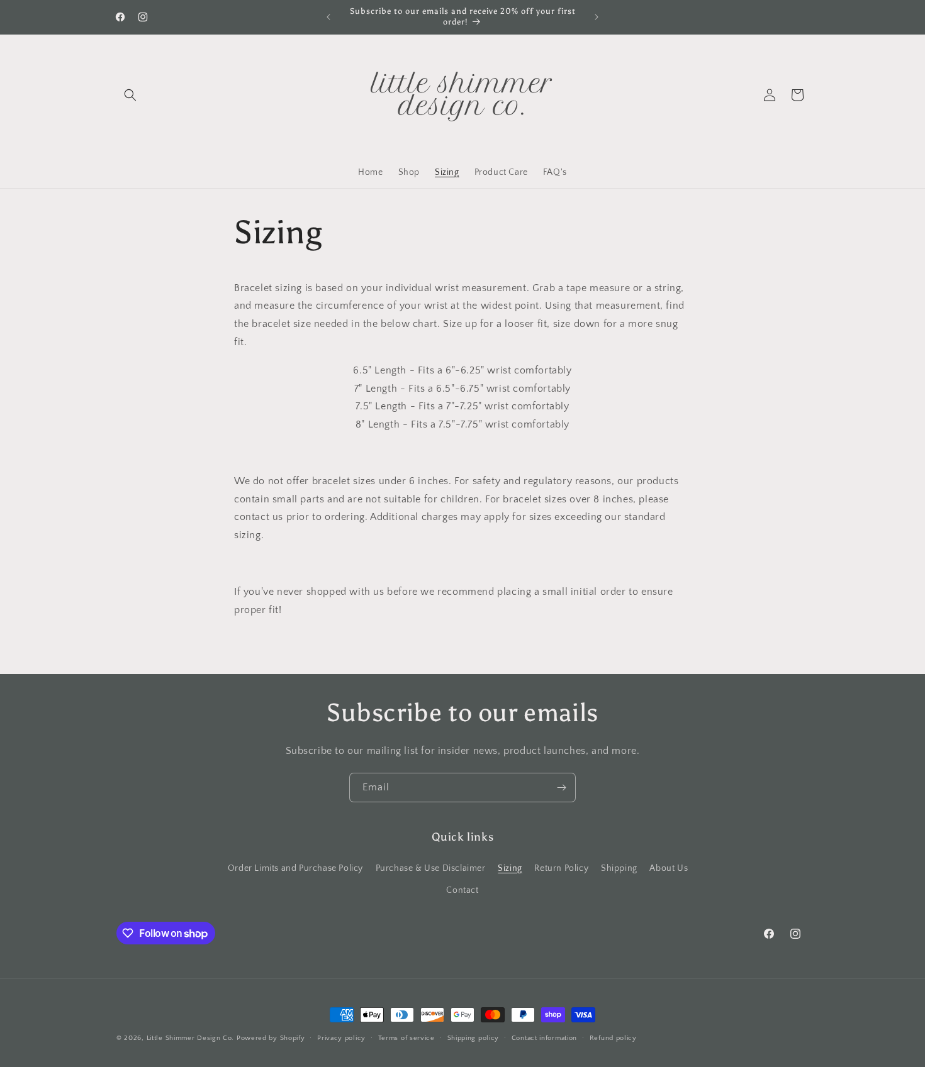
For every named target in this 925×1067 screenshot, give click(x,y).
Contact (462, 890)
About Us (668, 868)
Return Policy (561, 868)
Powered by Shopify (271, 1038)
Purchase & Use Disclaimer (431, 868)
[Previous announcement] (328, 17)
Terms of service (406, 1038)
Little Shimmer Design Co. (191, 1038)
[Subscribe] (561, 787)
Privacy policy (341, 1038)
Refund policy (613, 1038)
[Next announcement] (596, 17)
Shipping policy (473, 1038)
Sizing (510, 868)
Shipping (619, 868)
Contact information (544, 1038)
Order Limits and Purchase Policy (295, 868)
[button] (130, 95)
